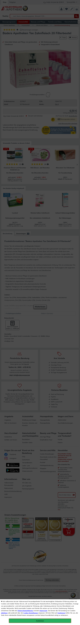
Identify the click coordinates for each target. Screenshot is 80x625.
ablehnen (4, 613)
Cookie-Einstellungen (30, 613)
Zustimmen (61, 613)
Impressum (43, 610)
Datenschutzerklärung (25, 610)
